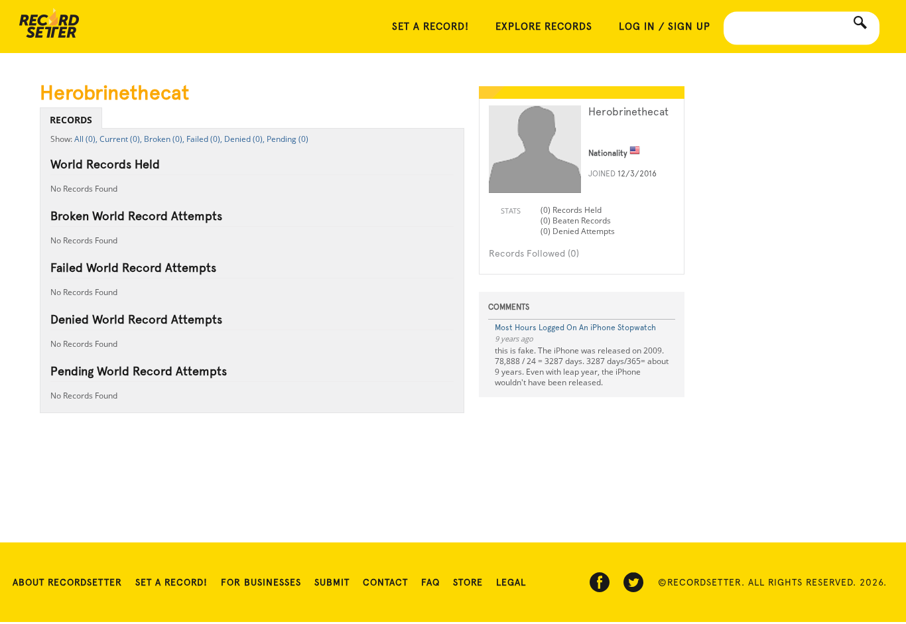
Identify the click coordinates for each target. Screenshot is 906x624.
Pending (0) (287, 139)
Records (71, 119)
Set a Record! (171, 582)
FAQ (430, 582)
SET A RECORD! (430, 26)
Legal (511, 582)
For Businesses (261, 582)
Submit (332, 582)
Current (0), (120, 139)
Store (468, 582)
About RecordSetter (67, 582)
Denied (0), (244, 139)
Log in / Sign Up (664, 26)
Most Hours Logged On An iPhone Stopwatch (575, 327)
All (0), (85, 139)
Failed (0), (204, 139)
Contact (385, 582)
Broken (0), (164, 139)
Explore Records (543, 26)
